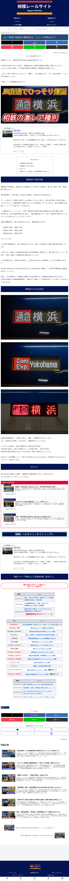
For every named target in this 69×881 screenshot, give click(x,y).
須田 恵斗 (17, 130)
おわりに (23, 168)
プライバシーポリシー (18, 875)
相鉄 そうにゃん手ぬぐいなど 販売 (42, 648)
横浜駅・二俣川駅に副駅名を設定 (42, 666)
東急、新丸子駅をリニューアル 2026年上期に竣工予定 (38, 684)
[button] (57, 47)
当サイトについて (56, 872)
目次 (32, 159)
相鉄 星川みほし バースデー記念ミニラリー (42, 645)
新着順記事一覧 (34, 872)
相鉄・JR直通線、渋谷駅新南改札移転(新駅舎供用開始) (40, 634)
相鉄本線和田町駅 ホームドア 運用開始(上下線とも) (42, 638)
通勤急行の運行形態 (26, 163)
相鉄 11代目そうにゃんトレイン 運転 (37, 670)
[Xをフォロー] (17, 151)
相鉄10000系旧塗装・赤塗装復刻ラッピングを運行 (42, 655)
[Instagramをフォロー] (23, 151)
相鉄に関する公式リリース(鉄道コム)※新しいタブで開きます (34, 585)
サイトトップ (12, 872)
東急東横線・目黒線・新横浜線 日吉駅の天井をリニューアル (39, 687)
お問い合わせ (51, 875)
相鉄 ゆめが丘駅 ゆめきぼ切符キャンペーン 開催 (42, 631)
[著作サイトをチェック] (14, 151)
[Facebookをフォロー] (20, 151)
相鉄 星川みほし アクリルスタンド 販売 (42, 641)
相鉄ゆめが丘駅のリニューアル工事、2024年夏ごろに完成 (38, 697)
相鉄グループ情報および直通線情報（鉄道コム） (35, 171)
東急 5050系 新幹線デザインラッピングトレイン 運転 (42, 659)
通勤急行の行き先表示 (27, 166)
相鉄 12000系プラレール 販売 (42, 662)
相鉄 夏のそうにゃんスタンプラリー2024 (42, 652)
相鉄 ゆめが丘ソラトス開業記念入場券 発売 (42, 628)
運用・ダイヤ (6, 707)
